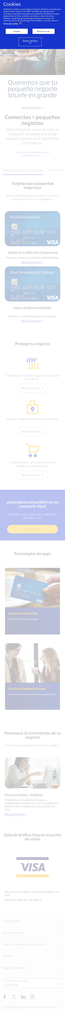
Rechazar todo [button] (43, 31)
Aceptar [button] (16, 31)
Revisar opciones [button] (30, 40)
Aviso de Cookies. (11, 23)
